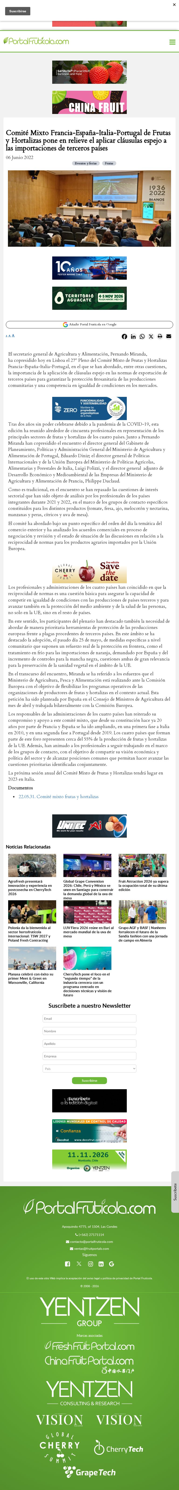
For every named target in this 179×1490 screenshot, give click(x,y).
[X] (151, 337)
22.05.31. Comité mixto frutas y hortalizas (59, 797)
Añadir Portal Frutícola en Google (92, 324)
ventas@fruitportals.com (91, 1248)
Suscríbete (175, 1192)
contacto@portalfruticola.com (91, 1241)
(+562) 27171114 (91, 1234)
